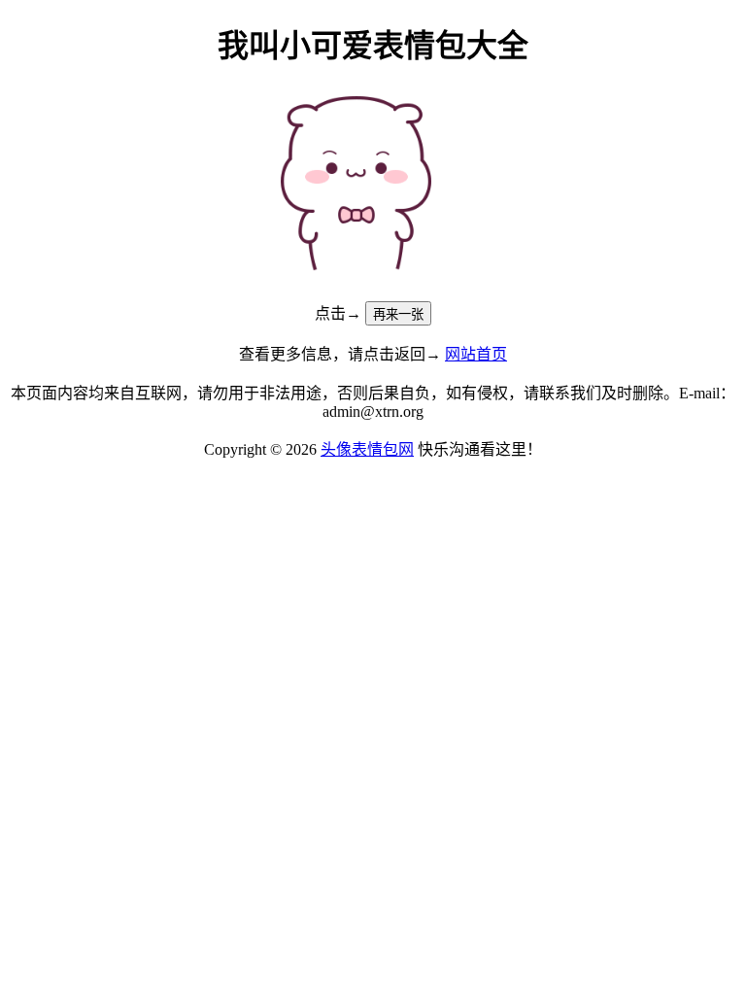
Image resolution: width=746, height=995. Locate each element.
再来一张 (398, 314)
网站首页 (476, 354)
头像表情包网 (367, 449)
